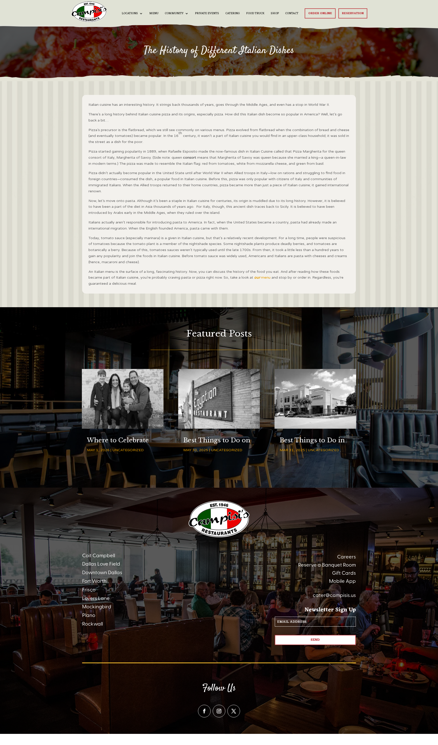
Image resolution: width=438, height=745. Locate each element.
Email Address (293, 622)
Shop (275, 14)
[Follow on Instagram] (219, 711)
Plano (88, 615)
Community (174, 14)
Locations (130, 14)
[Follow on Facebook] (204, 711)
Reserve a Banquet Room (327, 565)
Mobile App (342, 581)
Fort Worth (94, 581)
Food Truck (255, 14)
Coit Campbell (98, 555)
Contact (291, 14)
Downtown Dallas (102, 572)
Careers (346, 557)
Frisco (89, 589)
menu (262, 277)
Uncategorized (128, 450)
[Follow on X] (233, 711)
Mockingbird (96, 606)
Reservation (353, 13)
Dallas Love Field (101, 564)
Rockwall (92, 624)
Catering (232, 14)
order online (320, 13)
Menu (153, 14)
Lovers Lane (96, 598)
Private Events (207, 14)
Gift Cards (344, 573)
